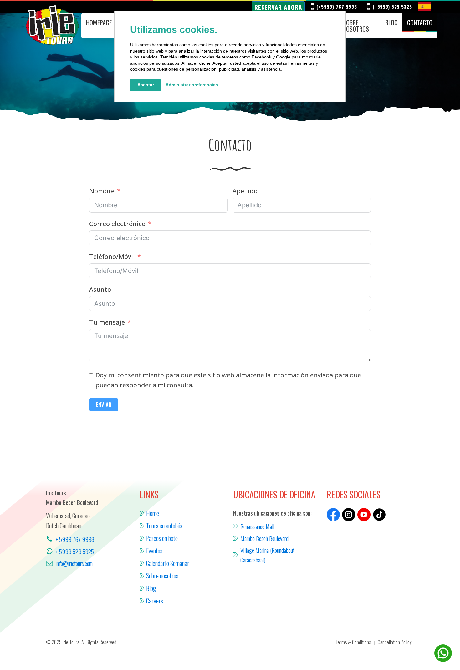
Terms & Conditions (353, 642)
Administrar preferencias (192, 84)
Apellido (245, 191)
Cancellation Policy (394, 642)
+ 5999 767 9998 (74, 539)
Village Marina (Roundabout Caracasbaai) (267, 555)
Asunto (100, 289)
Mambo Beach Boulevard (264, 538)
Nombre (102, 191)
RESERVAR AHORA (278, 7)
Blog (391, 22)
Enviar (104, 404)
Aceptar (145, 84)
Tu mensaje (107, 322)
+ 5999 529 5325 (74, 551)
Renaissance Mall (257, 526)
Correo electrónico (117, 223)
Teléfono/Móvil (112, 256)
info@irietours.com (74, 563)
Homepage (99, 22)
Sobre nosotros (356, 25)
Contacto (419, 22)
